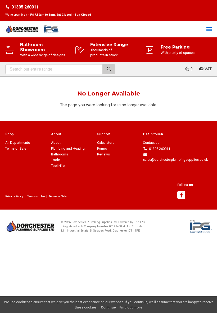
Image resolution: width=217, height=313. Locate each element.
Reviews (103, 154)
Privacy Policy (14, 196)
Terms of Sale (15, 148)
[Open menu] (209, 29)
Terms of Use (36, 196)
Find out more (130, 307)
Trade (55, 160)
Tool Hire (58, 166)
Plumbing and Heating (68, 148)
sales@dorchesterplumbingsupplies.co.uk (175, 157)
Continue (108, 307)
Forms (102, 148)
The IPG (139, 222)
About (56, 143)
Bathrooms (59, 154)
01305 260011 (25, 7)
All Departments (17, 143)
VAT (208, 69)
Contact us (151, 143)
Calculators (105, 143)
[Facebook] (181, 196)
